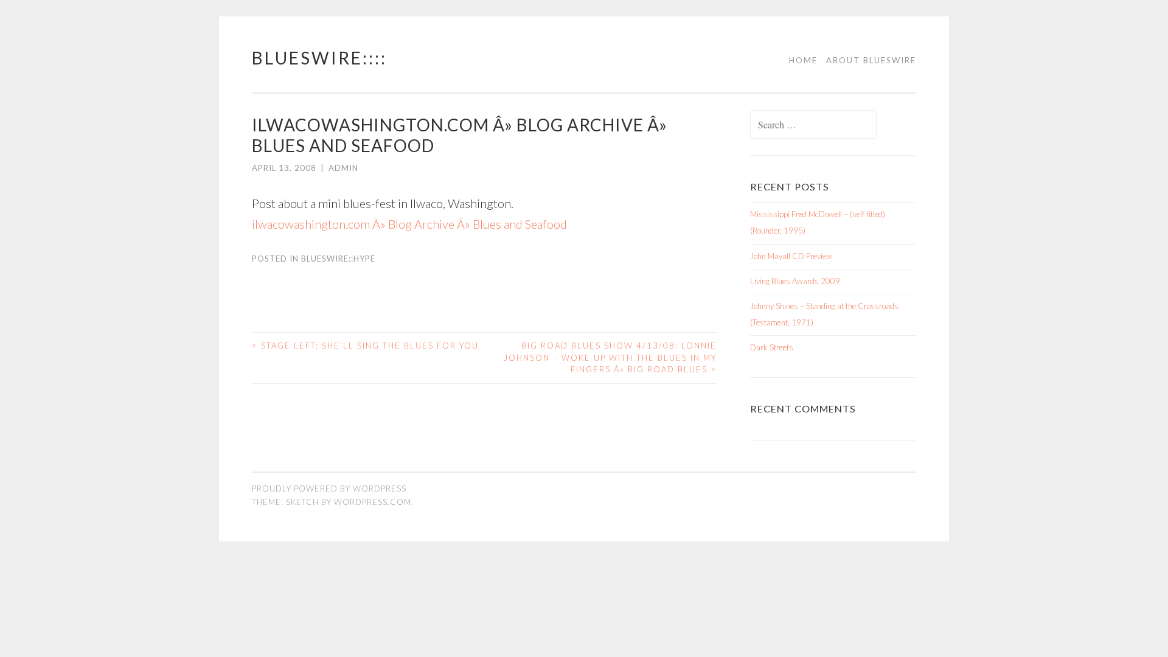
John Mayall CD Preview (791, 256)
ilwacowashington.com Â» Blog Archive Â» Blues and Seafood (409, 224)
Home (803, 60)
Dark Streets (771, 347)
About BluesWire (871, 60)
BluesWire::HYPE (338, 258)
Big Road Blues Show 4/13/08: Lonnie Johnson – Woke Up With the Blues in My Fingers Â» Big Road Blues (610, 357)
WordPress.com (372, 502)
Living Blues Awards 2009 (795, 281)
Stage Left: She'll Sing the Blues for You (365, 345)
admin (343, 168)
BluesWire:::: (319, 57)
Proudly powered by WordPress (329, 488)
